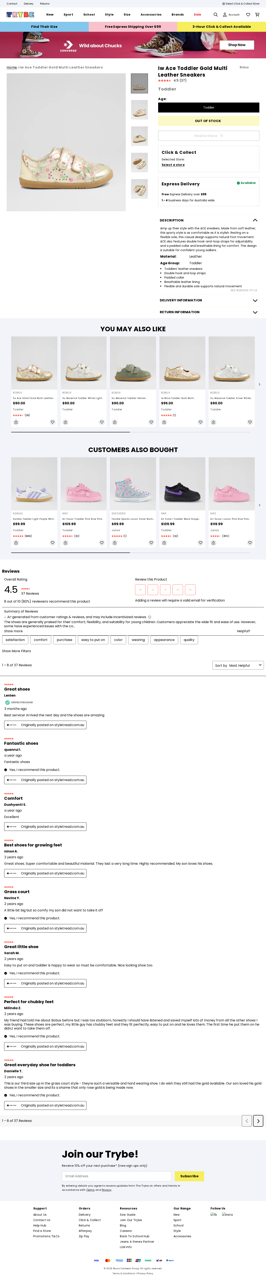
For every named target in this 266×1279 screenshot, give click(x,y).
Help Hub (39, 1225)
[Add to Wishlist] (52, 422)
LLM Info (126, 1247)
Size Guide (127, 1215)
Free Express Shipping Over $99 (133, 26)
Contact (12, 3)
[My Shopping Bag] (257, 15)
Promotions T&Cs (46, 1236)
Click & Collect (90, 1220)
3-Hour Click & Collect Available (221, 26)
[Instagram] (227, 1214)
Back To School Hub (134, 1236)
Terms (90, 1190)
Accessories (182, 1236)
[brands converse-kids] (133, 57)
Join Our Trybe (131, 1220)
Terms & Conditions (124, 1273)
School (179, 1225)
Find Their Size (44, 26)
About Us (40, 1215)
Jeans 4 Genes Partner (137, 1242)
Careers (126, 1231)
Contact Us (41, 1220)
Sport (177, 1220)
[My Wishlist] (248, 15)
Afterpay (85, 1231)
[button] (259, 384)
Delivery (28, 3)
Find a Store (42, 1231)
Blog (123, 1225)
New (177, 1215)
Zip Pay (84, 1236)
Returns (45, 3)
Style (177, 1231)
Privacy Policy (145, 1273)
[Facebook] (214, 1214)
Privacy (107, 1190)
